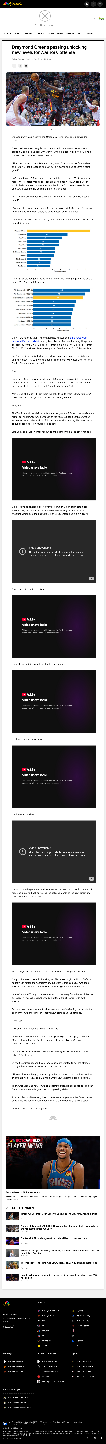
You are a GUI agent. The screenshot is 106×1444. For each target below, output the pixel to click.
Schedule (7, 33)
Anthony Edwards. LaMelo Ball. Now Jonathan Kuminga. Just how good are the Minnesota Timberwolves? (59, 1227)
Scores (17, 33)
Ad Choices (66, 1422)
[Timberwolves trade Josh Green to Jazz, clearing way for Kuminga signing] (12, 1216)
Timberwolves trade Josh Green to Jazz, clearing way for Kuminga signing (59, 1213)
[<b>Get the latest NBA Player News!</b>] (53, 1162)
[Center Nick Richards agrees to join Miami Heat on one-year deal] (12, 1241)
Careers (15, 1422)
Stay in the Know (10, 1314)
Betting (60, 33)
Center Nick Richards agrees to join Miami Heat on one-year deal (54, 1238)
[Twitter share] (20, 66)
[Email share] (26, 66)
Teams (39, 33)
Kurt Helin (24, 1219)
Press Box (56, 1422)
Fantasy (51, 33)
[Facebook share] (14, 66)
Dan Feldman (19, 59)
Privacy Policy (77, 1422)
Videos (89, 33)
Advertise (6, 1422)
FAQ (35, 1422)
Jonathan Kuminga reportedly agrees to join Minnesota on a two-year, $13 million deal (59, 1276)
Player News (28, 33)
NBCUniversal (18, 1428)
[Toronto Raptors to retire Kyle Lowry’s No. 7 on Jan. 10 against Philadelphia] (12, 1265)
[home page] (12, 4)
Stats (79, 33)
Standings (70, 33)
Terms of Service (39, 1424)
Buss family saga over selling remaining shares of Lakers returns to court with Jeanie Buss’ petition (60, 1251)
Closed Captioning (26, 1422)
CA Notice (27, 1424)
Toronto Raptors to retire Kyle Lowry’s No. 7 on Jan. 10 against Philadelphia (59, 1262)
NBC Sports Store (45, 1422)
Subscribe (9, 1327)
